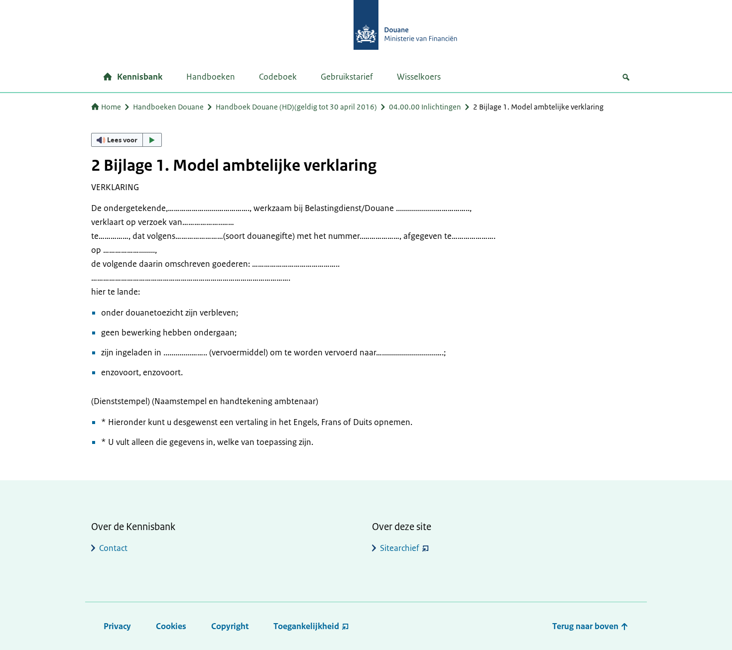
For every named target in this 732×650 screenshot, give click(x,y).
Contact (113, 547)
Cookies (171, 626)
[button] (126, 140)
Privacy (117, 626)
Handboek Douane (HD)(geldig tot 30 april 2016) (296, 106)
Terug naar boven (586, 626)
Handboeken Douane (168, 106)
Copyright (229, 626)
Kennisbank (139, 76)
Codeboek (278, 76)
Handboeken (210, 76)
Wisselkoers (419, 76)
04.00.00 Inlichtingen (425, 106)
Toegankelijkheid (306, 626)
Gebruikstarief (347, 76)
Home (111, 106)
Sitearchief (399, 547)
